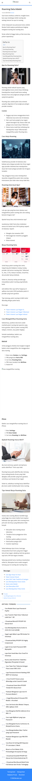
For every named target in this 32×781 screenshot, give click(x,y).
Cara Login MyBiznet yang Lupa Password (15, 718)
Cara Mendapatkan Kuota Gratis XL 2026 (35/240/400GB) (16, 629)
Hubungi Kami (21, 772)
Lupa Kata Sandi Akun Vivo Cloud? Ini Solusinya (16, 654)
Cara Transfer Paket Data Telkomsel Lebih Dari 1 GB (16, 616)
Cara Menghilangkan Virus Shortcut (12, 596)
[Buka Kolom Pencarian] (29, 2)
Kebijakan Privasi (12, 775)
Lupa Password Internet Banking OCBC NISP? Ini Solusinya (18, 673)
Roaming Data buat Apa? (10, 52)
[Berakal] (15, 2)
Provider (6, 594)
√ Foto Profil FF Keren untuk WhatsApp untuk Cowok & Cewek (16, 680)
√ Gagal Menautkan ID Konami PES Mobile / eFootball (17, 699)
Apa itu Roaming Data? (9, 47)
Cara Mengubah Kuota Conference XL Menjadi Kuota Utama (17, 725)
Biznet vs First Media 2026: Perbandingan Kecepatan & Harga (16, 750)
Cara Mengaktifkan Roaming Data (12, 56)
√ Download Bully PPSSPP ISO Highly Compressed (16, 641)
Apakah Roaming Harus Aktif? (11, 58)
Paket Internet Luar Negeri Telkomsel (17, 312)
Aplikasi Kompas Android (10, 598)
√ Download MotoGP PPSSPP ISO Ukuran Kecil (15, 622)
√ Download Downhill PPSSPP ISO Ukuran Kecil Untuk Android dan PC (17, 757)
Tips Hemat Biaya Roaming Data (12, 61)
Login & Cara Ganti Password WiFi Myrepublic (15, 648)
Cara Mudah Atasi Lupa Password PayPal (15, 609)
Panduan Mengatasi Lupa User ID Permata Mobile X (16, 693)
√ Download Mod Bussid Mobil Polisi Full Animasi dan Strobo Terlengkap (17, 763)
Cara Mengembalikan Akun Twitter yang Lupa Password (16, 731)
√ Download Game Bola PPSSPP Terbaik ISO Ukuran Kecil (16, 686)
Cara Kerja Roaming (8, 49)
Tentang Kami (11, 772)
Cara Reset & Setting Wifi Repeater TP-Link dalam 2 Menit (17, 744)
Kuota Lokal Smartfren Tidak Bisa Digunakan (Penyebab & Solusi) (15, 661)
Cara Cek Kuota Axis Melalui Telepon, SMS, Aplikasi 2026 (17, 705)
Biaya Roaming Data (8, 54)
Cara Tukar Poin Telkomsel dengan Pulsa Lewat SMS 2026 (17, 667)
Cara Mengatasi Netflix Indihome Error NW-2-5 (18, 712)
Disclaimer (22, 775)
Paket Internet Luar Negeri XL (15, 310)
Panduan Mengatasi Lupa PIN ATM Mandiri (16, 737)
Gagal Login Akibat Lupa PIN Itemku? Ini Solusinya (17, 635)
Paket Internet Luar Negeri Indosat (16, 314)
